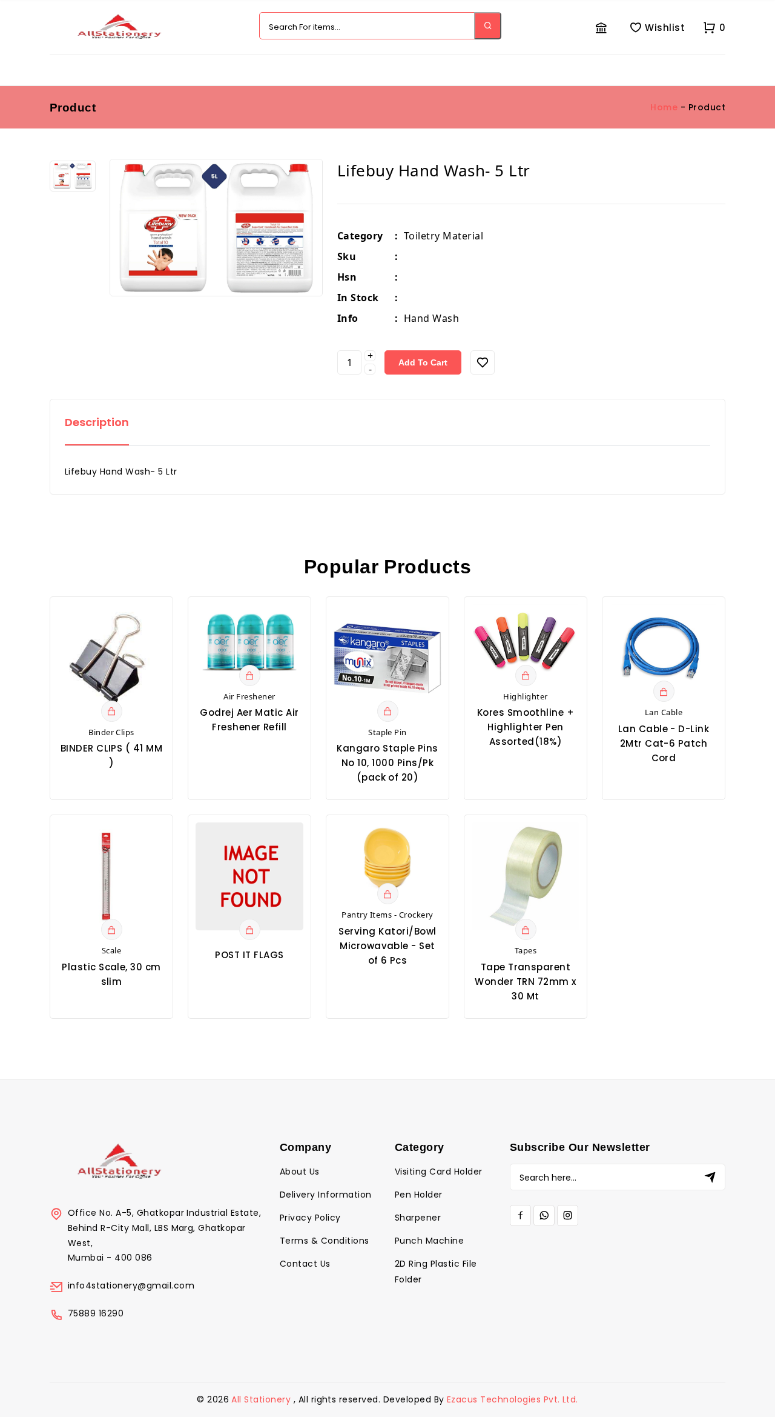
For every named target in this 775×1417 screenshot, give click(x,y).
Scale (111, 950)
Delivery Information (326, 1195)
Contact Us (305, 1264)
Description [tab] (97, 422)
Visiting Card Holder (439, 1171)
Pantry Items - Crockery (387, 914)
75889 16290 (96, 1313)
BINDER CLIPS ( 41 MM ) (112, 755)
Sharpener (418, 1218)
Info (367, 318)
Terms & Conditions (324, 1241)
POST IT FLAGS (249, 955)
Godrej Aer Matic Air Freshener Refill (249, 719)
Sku (367, 256)
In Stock (367, 297)
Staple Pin (387, 732)
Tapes (525, 950)
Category (367, 235)
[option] (216, 227)
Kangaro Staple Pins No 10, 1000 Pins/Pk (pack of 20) (387, 763)
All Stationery (262, 1399)
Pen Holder (419, 1195)
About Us (300, 1171)
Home (664, 107)
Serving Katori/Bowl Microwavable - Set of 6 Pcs (387, 946)
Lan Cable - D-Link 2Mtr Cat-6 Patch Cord (664, 743)
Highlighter (525, 696)
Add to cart (422, 362)
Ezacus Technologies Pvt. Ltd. (512, 1399)
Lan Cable (663, 712)
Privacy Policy (310, 1218)
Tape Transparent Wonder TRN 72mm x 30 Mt (525, 981)
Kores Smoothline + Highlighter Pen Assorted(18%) (526, 727)
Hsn (367, 277)
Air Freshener (249, 696)
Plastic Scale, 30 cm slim (111, 974)
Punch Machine (429, 1241)
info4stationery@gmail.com (131, 1285)
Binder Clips (111, 732)
